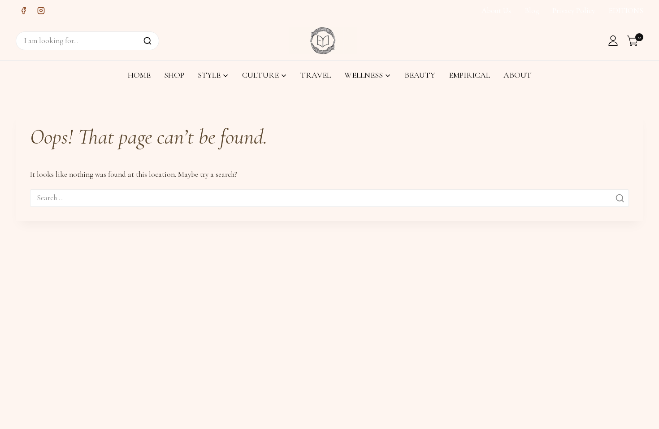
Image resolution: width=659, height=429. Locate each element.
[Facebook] (23, 10)
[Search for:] (329, 197)
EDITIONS (626, 10)
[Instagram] (40, 10)
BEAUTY (419, 75)
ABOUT (517, 75)
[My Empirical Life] (323, 40)
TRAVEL (315, 75)
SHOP (174, 75)
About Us (496, 10)
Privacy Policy (573, 10)
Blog (532, 10)
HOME (139, 75)
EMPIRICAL (469, 75)
